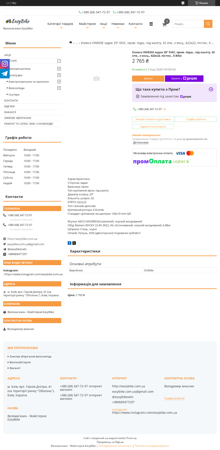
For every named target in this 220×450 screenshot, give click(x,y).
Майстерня (87, 24)
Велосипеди (16, 88)
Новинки (118, 24)
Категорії (10, 61)
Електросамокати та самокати (29, 82)
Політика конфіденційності (152, 446)
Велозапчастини (20, 69)
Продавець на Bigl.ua (110, 442)
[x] (74, 244)
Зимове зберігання (17, 118)
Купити (148, 78)
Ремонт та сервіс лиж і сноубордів (28, 124)
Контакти (135, 24)
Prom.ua (132, 438)
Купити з (176, 78)
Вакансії (10, 112)
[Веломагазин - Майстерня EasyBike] (19, 22)
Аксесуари (15, 75)
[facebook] (69, 244)
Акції (103, 24)
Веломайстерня (20, 362)
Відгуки (9, 106)
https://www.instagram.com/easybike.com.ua (33, 274)
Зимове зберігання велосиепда (30, 356)
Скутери (14, 94)
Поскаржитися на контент (115, 446)
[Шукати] (208, 24)
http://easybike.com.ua (22, 238)
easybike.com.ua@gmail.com (25, 244)
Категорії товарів (60, 24)
